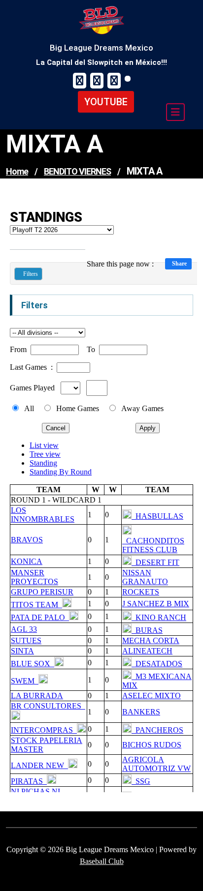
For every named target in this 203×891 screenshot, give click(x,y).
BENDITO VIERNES (77, 171)
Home (17, 171)
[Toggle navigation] (175, 112)
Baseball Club (102, 861)
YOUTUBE (106, 102)
